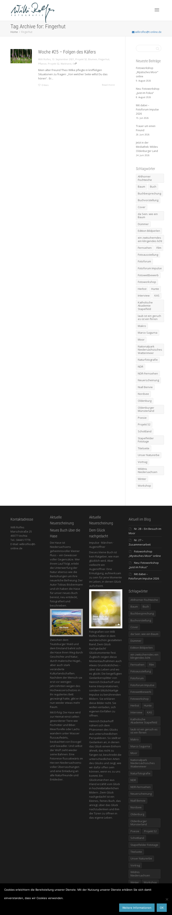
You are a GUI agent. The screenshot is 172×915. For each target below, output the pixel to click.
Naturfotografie (148, 360)
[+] (21, 56)
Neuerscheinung (148, 380)
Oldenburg (144, 401)
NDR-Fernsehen (148, 373)
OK (162, 907)
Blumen (92, 59)
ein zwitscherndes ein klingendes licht (150, 239)
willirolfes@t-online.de (148, 32)
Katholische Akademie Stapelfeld (145, 306)
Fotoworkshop (147, 282)
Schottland (144, 431)
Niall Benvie (145, 387)
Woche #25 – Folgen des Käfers (67, 51)
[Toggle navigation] (157, 9)
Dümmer (143, 224)
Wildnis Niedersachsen (147, 470)
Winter (142, 479)
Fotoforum (144, 261)
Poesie (142, 418)
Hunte (155, 289)
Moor (141, 339)
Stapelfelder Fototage (146, 439)
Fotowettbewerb (148, 275)
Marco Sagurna (147, 332)
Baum (141, 186)
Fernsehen (145, 248)
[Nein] (167, 899)
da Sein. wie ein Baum (148, 215)
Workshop (144, 485)
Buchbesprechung (149, 193)
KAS (156, 295)
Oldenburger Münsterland (146, 409)
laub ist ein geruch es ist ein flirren (149, 317)
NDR (140, 366)
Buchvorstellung (148, 200)
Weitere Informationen (136, 907)
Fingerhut (103, 59)
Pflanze (42, 63)
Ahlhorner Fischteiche (145, 178)
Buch (153, 186)
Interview (144, 295)
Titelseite (143, 448)
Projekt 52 (81, 59)
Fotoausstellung (148, 255)
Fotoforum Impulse (150, 268)
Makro (142, 326)
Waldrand (66, 63)
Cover (141, 207)
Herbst (142, 289)
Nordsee (143, 394)
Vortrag (142, 462)
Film (158, 248)
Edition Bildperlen (149, 231)
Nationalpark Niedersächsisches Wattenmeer (150, 350)
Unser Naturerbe (148, 455)
